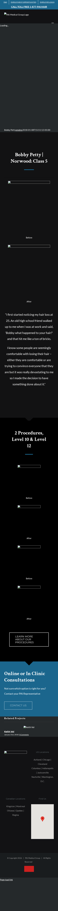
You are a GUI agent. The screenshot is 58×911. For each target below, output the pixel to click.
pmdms (19, 130)
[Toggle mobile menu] (53, 21)
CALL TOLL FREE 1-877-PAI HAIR (29, 6)
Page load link (6, 879)
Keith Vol (9, 731)
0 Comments (24, 735)
